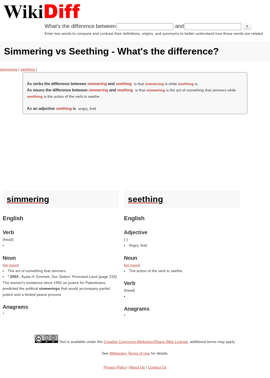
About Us (137, 367)
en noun (11, 265)
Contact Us (157, 367)
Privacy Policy (115, 367)
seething (28, 69)
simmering (8, 69)
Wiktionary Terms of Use (129, 353)
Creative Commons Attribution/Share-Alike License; (146, 342)
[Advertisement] (135, 151)
